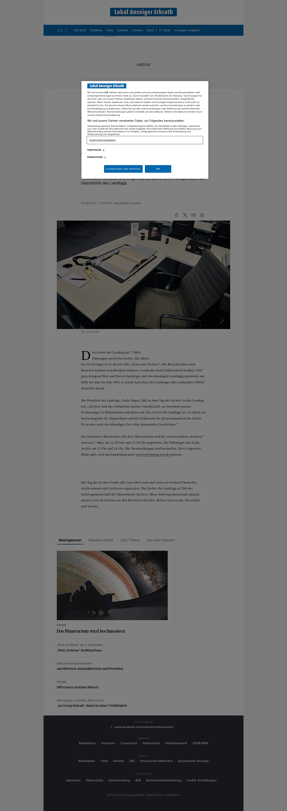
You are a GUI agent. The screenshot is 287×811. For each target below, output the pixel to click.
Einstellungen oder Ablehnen (123, 168)
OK (158, 168)
